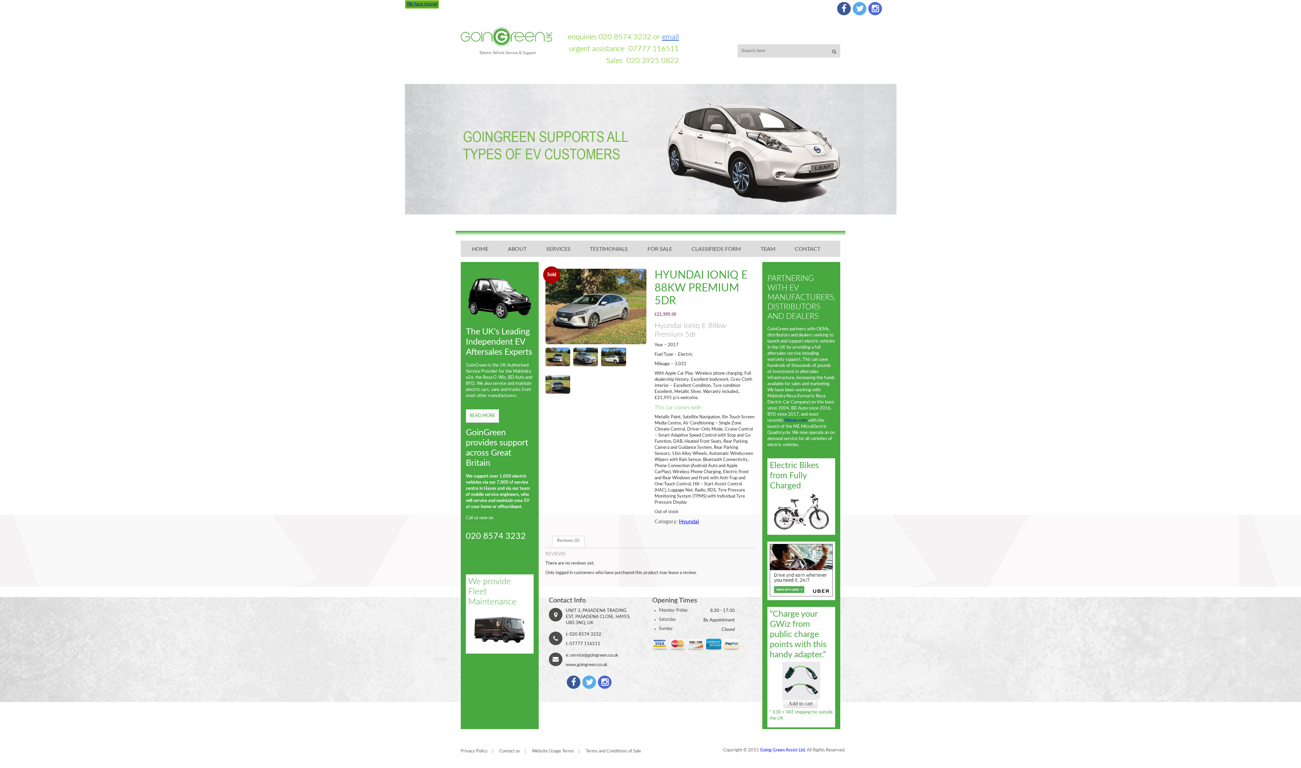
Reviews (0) (568, 541)
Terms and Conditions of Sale (613, 751)
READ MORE (482, 416)
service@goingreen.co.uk (594, 655)
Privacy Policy (474, 751)
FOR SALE (659, 249)
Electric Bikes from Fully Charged (794, 475)
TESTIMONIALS (609, 249)
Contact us (509, 751)
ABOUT (517, 249)
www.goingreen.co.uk (586, 665)
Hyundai (689, 521)
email (670, 37)
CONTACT (807, 249)
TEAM (768, 249)
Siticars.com (795, 420)
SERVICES (558, 249)
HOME (480, 249)
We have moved (422, 4)
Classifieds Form (716, 249)
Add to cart (800, 703)
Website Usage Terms (553, 751)
